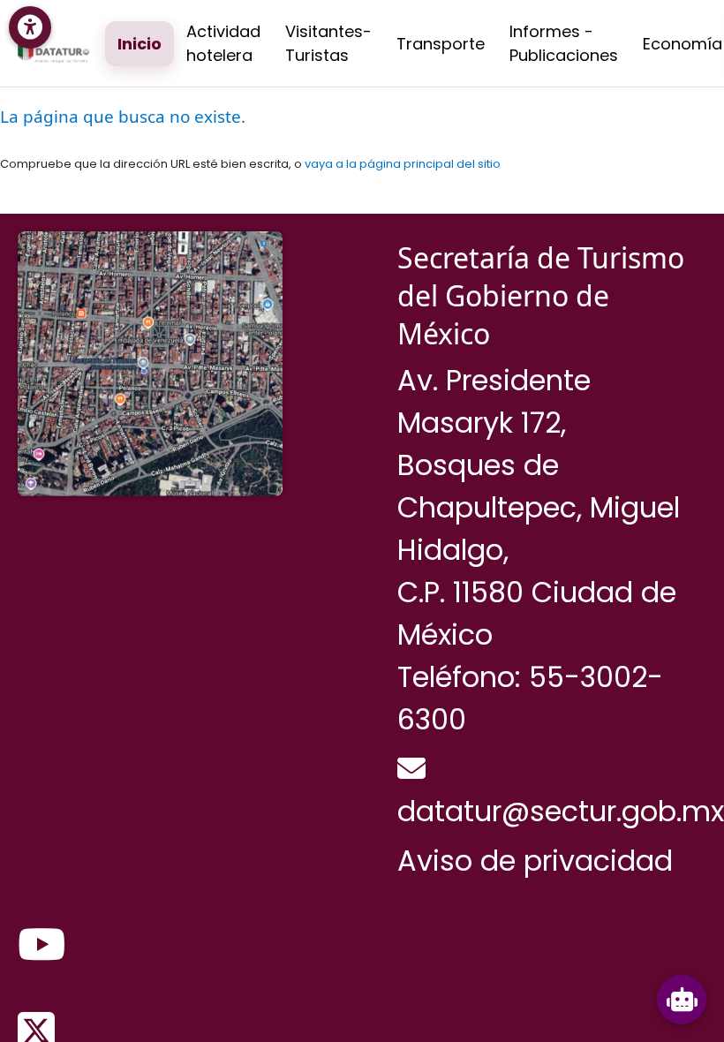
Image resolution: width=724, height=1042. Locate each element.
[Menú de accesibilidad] (30, 27)
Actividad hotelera (223, 43)
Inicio (139, 44)
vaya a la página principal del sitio (403, 163)
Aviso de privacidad (535, 860)
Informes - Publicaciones (563, 43)
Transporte (440, 44)
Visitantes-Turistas (328, 43)
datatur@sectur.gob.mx (560, 811)
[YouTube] (41, 946)
